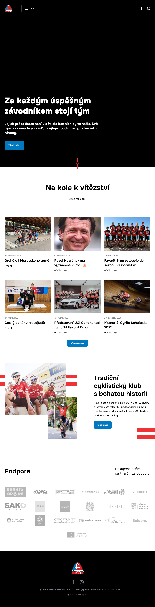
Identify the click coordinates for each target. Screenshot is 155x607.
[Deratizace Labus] (40, 520)
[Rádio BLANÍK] (90, 506)
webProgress (81, 594)
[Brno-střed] (15, 520)
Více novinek (77, 343)
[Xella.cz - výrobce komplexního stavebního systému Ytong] (40, 506)
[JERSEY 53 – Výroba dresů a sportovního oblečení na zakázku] (115, 492)
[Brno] (115, 506)
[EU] (77, 535)
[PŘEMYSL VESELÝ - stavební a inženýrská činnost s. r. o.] (65, 492)
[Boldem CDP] (139, 520)
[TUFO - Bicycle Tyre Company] (40, 492)
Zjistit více (14, 145)
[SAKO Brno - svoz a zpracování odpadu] (15, 506)
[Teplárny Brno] (90, 520)
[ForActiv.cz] (115, 520)
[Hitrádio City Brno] (65, 506)
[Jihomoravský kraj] (90, 492)
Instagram (148, 8)
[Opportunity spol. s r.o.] (65, 520)
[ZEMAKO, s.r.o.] (139, 492)
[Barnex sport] (15, 492)
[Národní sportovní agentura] (139, 506)
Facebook (141, 8)
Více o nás (102, 425)
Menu (33, 8)
